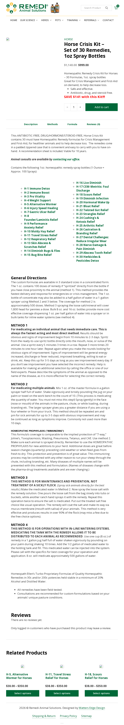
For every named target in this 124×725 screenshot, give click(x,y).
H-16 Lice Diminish (88, 183)
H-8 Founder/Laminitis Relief (41, 218)
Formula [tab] (72, 124)
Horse (68, 39)
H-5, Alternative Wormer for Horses (19, 676)
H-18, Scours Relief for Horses (96, 676)
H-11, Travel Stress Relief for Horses (58, 676)
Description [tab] (31, 124)
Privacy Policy (68, 716)
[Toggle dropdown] (37, 20)
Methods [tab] (52, 124)
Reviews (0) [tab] (93, 124)
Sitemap (86, 716)
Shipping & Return (44, 716)
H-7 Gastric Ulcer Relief (39, 212)
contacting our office (66, 159)
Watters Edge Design (92, 708)
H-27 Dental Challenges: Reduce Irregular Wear (92, 239)
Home (13, 20)
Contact (108, 20)
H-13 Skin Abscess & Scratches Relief (37, 245)
